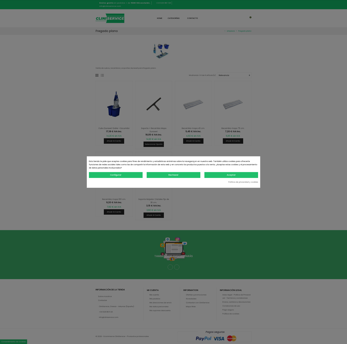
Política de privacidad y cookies (243, 182)
